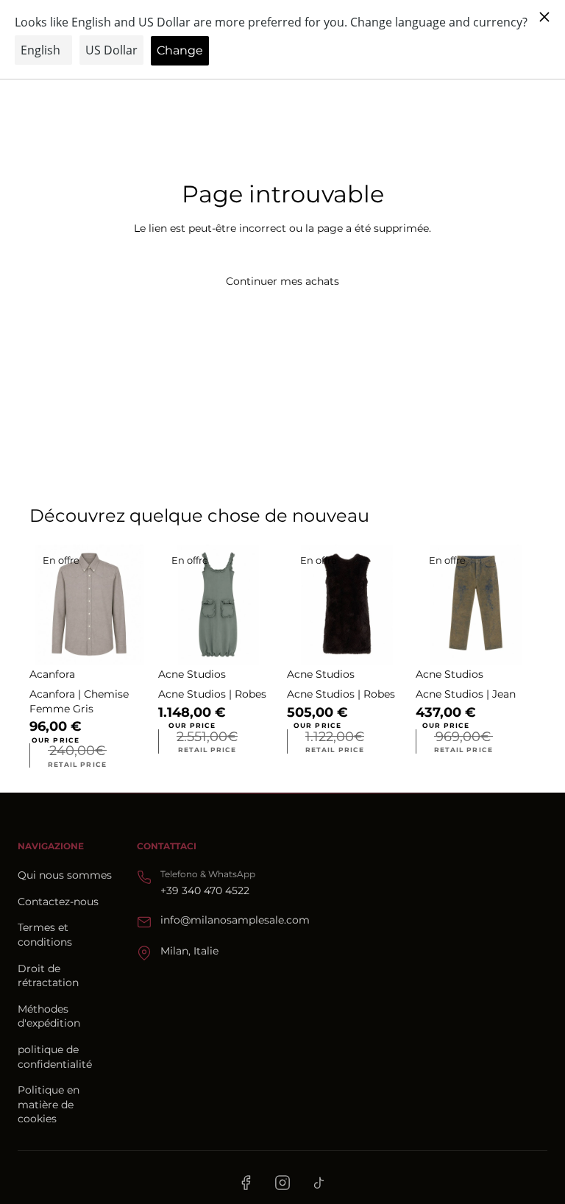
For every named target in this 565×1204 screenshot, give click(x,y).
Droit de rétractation (48, 976)
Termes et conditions (45, 935)
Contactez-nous (58, 901)
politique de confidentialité (55, 1057)
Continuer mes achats (282, 281)
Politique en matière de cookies (48, 1104)
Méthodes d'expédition (49, 1016)
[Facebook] (246, 1183)
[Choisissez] (126, 641)
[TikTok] (319, 1183)
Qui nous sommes (65, 875)
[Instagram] (282, 1183)
